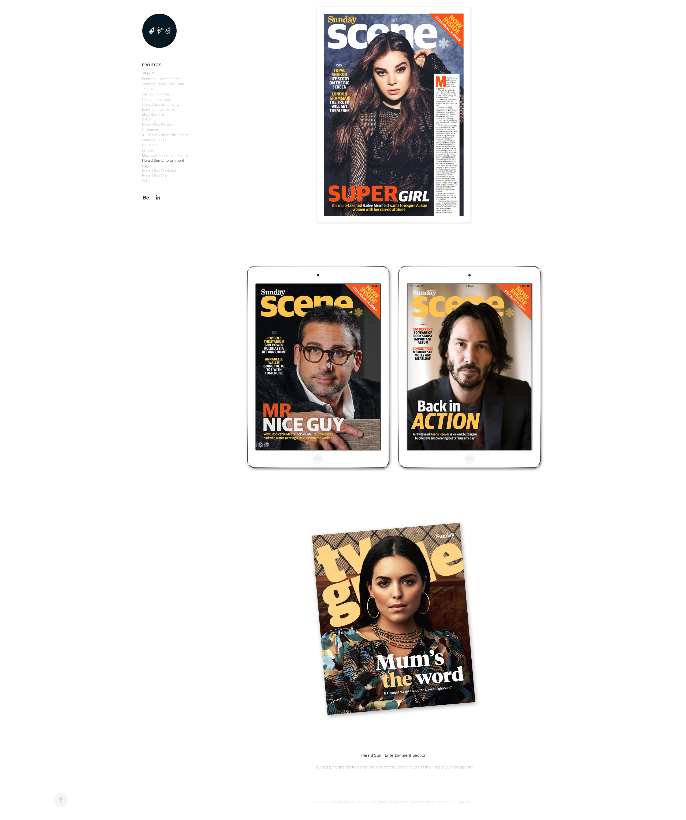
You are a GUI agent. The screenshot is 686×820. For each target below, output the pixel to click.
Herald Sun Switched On (161, 104)
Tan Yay (148, 88)
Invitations (150, 144)
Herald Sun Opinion (157, 175)
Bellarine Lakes (154, 139)
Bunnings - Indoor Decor (161, 78)
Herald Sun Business (158, 124)
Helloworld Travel (156, 94)
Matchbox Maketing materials (165, 155)
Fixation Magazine (156, 99)
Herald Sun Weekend (159, 170)
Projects (152, 65)
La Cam (148, 150)
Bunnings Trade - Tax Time (163, 83)
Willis (146, 180)
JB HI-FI (148, 73)
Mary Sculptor (153, 114)
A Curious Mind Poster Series (165, 134)
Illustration (150, 129)
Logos (147, 165)
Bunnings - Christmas (158, 109)
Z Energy (149, 119)
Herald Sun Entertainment (163, 160)
